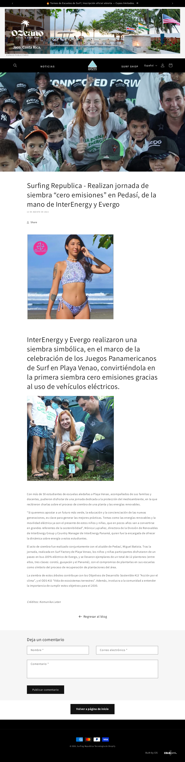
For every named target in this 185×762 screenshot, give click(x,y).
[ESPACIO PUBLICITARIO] (92, 31)
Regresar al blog (95, 616)
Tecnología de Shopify (104, 746)
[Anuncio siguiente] (173, 3)
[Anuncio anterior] (12, 3)
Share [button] (34, 222)
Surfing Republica (85, 746)
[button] (15, 65)
